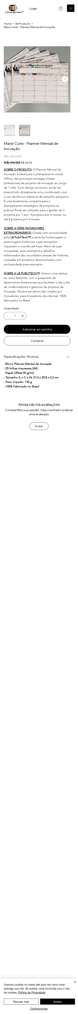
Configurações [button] (39, 1008)
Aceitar (57, 1001)
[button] (60, 8)
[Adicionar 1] (23, 316)
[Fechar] (72, 984)
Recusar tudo (21, 1001)
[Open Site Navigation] (70, 8)
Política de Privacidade (31, 992)
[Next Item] (65, 79)
